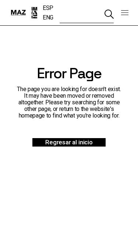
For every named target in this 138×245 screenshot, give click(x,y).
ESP (48, 7)
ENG (48, 17)
